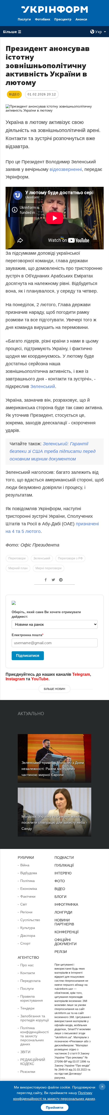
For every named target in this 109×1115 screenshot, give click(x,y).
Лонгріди (63, 912)
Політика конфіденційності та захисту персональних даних (34, 1036)
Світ (23, 904)
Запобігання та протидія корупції (34, 1018)
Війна (24, 865)
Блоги (60, 897)
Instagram (15, 679)
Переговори (17, 558)
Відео (60, 889)
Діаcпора (27, 936)
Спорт (25, 943)
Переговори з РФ (70, 558)
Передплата (30, 981)
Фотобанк (42, 19)
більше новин (54, 688)
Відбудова (28, 873)
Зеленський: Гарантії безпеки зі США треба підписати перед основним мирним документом (53, 451)
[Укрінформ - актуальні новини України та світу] (54, 9)
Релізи (61, 952)
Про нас (27, 965)
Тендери (27, 1008)
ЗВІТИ (25, 1052)
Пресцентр (62, 19)
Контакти (27, 973)
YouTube (39, 679)
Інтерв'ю (63, 873)
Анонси (81, 19)
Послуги (24, 19)
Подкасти (64, 857)
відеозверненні (66, 169)
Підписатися (27, 655)
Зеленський (42, 386)
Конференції (67, 932)
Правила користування (31, 998)
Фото (60, 881)
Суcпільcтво (30, 920)
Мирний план (18, 568)
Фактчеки (27, 896)
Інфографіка (66, 904)
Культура (27, 928)
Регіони (26, 912)
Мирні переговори (48, 568)
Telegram (81, 674)
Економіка (28, 889)
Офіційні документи (66, 942)
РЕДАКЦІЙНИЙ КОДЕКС (32, 1062)
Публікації (64, 865)
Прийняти (54, 1107)
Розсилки (27, 1072)
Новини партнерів (64, 922)
